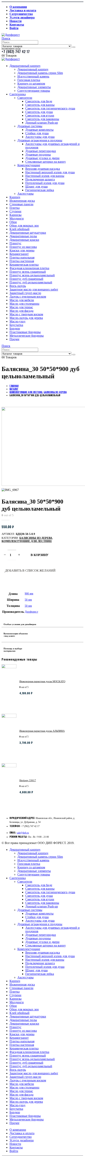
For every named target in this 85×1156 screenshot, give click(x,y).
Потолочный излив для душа (44, 183)
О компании (18, 6)
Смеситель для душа (39, 112)
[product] (9, 687)
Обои (13, 222)
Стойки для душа (37, 133)
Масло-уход (17, 321)
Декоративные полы (23, 236)
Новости (15, 21)
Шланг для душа (36, 186)
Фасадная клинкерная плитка (29, 268)
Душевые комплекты (39, 129)
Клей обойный (19, 229)
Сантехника (17, 94)
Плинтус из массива (23, 247)
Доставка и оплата (22, 10)
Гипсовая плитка (28, 80)
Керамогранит (19, 254)
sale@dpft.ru (23, 832)
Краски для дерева (21, 250)
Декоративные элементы (34, 87)
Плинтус (15, 243)
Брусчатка (16, 325)
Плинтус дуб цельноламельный (30, 282)
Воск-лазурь (17, 286)
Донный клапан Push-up (41, 122)
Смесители (24, 97)
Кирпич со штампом (31, 83)
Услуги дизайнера (22, 17)
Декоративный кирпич (24, 65)
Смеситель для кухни (39, 115)
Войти (13, 28)
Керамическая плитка (24, 264)
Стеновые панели (21, 204)
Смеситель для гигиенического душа (50, 108)
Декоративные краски (24, 239)
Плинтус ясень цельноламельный (32, 275)
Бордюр (14, 328)
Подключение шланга (40, 179)
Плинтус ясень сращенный (27, 271)
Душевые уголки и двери (42, 158)
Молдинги (16, 218)
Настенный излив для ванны (44, 176)
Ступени (15, 211)
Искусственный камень (33, 76)
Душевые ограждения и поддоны (39, 140)
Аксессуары (25, 193)
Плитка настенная (21, 261)
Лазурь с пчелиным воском (27, 296)
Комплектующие (28, 165)
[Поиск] (73, 47)
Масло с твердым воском (26, 314)
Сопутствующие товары (33, 90)
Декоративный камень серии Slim (40, 73)
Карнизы (15, 215)
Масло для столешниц (24, 303)
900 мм (29, 593)
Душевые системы (29, 126)
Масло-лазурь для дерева (26, 318)
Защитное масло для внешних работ (33, 289)
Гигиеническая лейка (39, 190)
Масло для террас (21, 307)
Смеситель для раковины (42, 119)
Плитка (14, 207)
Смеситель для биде (38, 101)
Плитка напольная (21, 257)
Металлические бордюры (26, 335)
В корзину (40, 555)
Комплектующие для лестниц (27, 541)
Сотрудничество (21, 14)
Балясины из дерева (35, 537)
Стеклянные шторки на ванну (45, 161)
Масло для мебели (21, 300)
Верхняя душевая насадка (42, 168)
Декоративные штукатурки (27, 232)
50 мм (28, 599)
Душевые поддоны (38, 154)
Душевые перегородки (40, 151)
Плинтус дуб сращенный (26, 278)
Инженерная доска (22, 200)
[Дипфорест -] (11, 34)
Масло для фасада (21, 310)
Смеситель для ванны (40, 105)
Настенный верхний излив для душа (50, 172)
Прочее (14, 339)
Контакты (16, 24)
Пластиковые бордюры (25, 332)
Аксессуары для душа (40, 136)
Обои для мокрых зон (24, 225)
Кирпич (14, 197)
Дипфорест (31, 611)
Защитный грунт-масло (25, 293)
